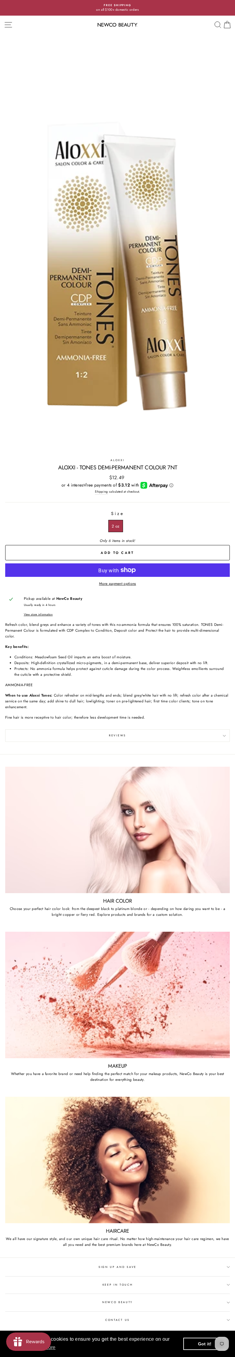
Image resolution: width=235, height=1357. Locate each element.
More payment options (117, 583)
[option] (117, 8)
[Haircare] (117, 1160)
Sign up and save (117, 1267)
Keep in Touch (118, 1285)
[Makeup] (117, 995)
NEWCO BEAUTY (117, 1302)
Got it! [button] (205, 1343)
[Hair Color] (117, 830)
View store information (38, 614)
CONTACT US (117, 1320)
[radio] (115, 526)
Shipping (101, 491)
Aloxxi (117, 460)
